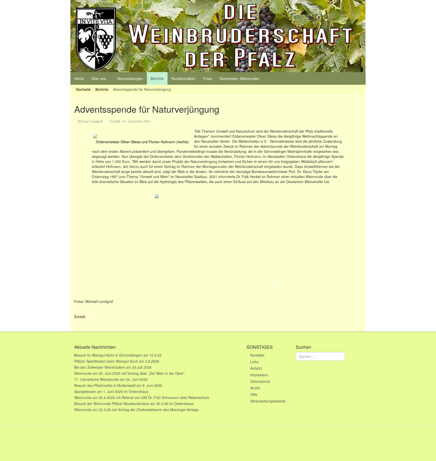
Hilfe (253, 394)
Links (254, 361)
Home (79, 78)
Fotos (207, 78)
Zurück (79, 316)
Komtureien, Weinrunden (240, 78)
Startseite (83, 89)
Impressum (259, 374)
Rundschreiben (183, 78)
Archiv (255, 387)
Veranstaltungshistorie (268, 401)
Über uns (99, 78)
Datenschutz (260, 381)
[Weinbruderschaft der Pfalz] (218, 36)
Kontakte (257, 355)
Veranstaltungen (130, 78)
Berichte (157, 78)
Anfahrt (256, 368)
